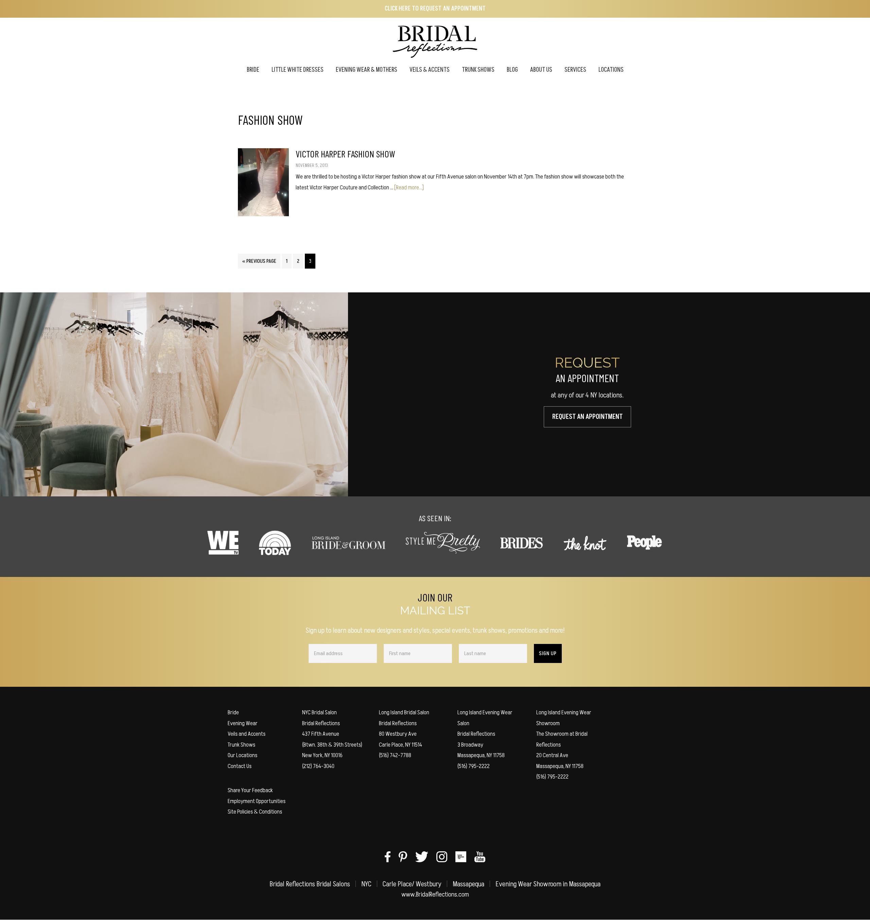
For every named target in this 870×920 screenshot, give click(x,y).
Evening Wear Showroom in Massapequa (548, 884)
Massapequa (468, 884)
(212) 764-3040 (318, 766)
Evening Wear (243, 723)
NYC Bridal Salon (319, 712)
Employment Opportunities (256, 801)
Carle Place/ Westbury (412, 884)
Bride (233, 712)
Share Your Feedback (250, 790)
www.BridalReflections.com (435, 894)
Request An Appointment (587, 417)
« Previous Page (259, 263)
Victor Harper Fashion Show (345, 153)
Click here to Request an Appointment (435, 8)
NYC (366, 884)
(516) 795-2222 (473, 766)
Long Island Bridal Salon (404, 712)
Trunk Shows (241, 744)
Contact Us (239, 766)
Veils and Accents (246, 734)
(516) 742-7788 (395, 755)
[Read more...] (409, 187)
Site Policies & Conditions (255, 811)
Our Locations (242, 755)
